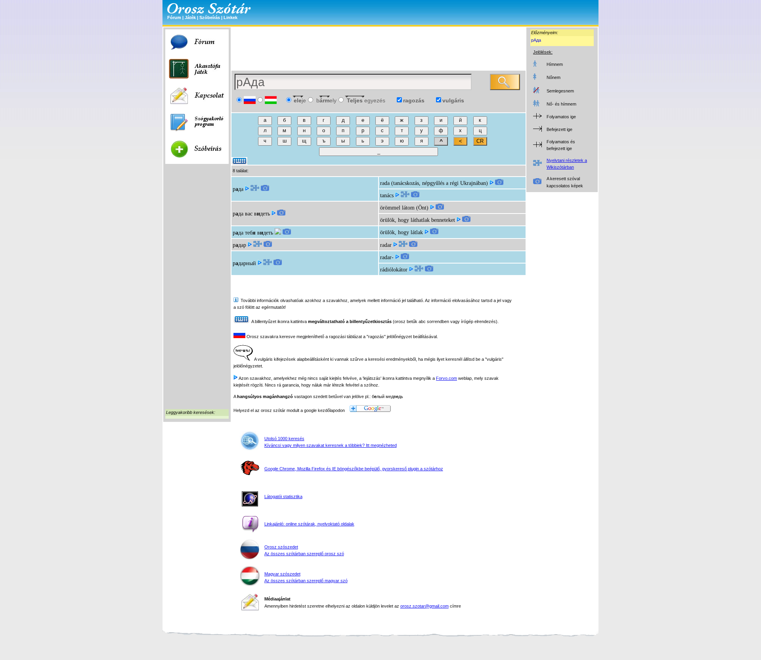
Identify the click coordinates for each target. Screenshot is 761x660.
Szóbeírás (209, 17)
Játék (190, 17)
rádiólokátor (393, 270)
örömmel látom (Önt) (404, 208)
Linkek (230, 17)
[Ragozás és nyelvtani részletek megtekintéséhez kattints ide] (254, 189)
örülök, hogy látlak (401, 232)
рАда (536, 40)
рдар (239, 245)
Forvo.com (446, 378)
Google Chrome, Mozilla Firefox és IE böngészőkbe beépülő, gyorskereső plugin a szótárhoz (353, 468)
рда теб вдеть (253, 233)
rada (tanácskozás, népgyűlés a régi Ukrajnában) (434, 183)
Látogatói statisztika (283, 496)
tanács (387, 195)
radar (386, 245)
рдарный (244, 263)
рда (238, 189)
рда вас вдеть (251, 214)
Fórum (174, 17)
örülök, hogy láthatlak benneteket (417, 220)
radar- (387, 257)
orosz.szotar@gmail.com (424, 606)
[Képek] (265, 189)
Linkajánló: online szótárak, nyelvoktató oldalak (309, 523)
